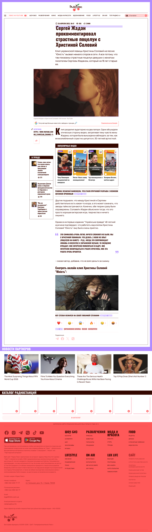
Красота (110, 439)
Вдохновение (78, 15)
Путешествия (69, 468)
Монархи (68, 436)
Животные (89, 439)
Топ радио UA (114, 15)
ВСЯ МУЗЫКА (90, 459)
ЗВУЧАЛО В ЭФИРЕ (92, 465)
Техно (67, 465)
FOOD (88, 15)
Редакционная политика (137, 473)
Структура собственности (138, 462)
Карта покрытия (113, 468)
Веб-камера (111, 465)
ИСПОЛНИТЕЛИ (91, 462)
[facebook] (62, 339)
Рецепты (132, 436)
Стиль (109, 442)
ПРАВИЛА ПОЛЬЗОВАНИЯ (136, 459)
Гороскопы (90, 442)
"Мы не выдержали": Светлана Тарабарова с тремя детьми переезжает (42, 208)
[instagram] (13, 432)
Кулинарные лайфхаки (136, 442)
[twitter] (68, 339)
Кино (53, 15)
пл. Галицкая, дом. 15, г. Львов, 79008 (40, 483)
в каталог (76, 418)
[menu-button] (5, 15)
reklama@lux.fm (10, 504)
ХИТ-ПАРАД (89, 468)
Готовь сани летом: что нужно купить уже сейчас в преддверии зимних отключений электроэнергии (44, 168)
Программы (111, 462)
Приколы (89, 436)
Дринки (131, 439)
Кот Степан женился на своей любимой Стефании (77, 315)
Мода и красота (64, 15)
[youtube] (41, 432)
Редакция (132, 486)
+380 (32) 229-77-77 (12, 483)
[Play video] (86, 292)
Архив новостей (134, 483)
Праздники (90, 445)
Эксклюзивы (69, 445)
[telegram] (57, 339)
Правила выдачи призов (137, 476)
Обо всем (68, 459)
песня (84, 329)
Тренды (110, 445)
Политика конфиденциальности (137, 466)
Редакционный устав (136, 470)
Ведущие (110, 459)
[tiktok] (34, 432)
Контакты (132, 480)
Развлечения (43, 15)
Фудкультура (133, 445)
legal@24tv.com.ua (11, 497)
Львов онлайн (112, 472)
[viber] (73, 339)
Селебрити (92, 329)
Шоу (66, 442)
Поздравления (70, 462)
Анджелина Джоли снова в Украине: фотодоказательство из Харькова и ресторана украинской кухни (45, 188)
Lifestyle (96, 15)
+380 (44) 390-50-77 (12, 490)
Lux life (112, 455)
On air (104, 15)
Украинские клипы (72, 329)
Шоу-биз (32, 15)
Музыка (67, 448)
